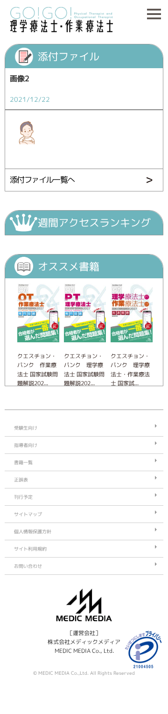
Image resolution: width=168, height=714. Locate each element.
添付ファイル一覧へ (42, 179)
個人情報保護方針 (32, 531)
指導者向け (25, 445)
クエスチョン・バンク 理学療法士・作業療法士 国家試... (130, 369)
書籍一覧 (23, 462)
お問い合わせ (28, 566)
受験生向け (25, 427)
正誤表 (21, 479)
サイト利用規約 (30, 548)
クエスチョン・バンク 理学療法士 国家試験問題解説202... (84, 369)
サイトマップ (28, 514)
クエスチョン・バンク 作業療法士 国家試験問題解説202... (37, 369)
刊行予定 (23, 497)
